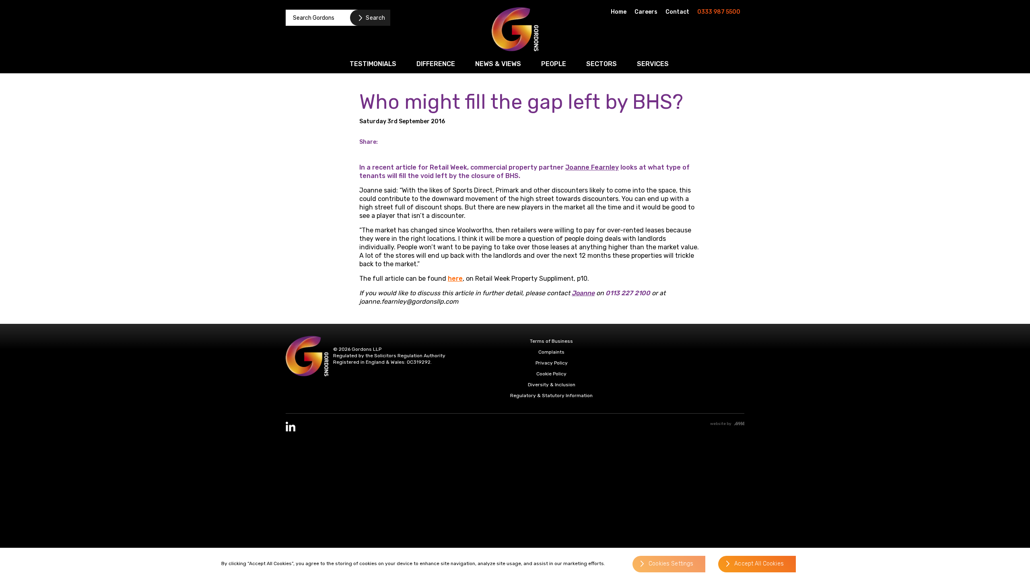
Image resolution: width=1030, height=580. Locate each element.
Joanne (583, 293)
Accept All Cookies (759, 564)
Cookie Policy (551, 374)
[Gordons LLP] (515, 29)
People (553, 64)
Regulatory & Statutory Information (551, 395)
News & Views (498, 64)
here (455, 278)
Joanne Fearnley (592, 167)
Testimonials (373, 64)
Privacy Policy (552, 363)
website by (720, 423)
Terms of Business (551, 341)
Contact (677, 11)
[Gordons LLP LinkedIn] (290, 426)
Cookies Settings (671, 564)
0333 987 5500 (718, 11)
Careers (645, 11)
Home (618, 11)
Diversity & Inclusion (551, 384)
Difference (435, 64)
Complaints (551, 352)
